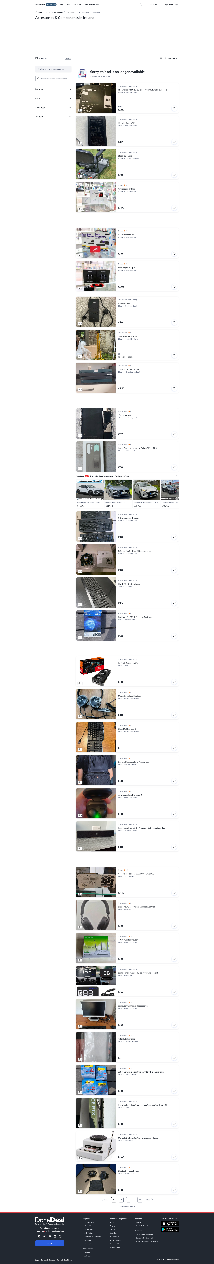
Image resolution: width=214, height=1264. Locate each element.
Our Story (139, 1222)
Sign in (49, 1243)
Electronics (71, 12)
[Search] (38, 78)
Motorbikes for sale (91, 1226)
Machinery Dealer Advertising (147, 1241)
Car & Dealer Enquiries (144, 1234)
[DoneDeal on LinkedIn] (55, 1236)
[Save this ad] (174, 108)
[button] (92, 4)
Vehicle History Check (92, 1237)
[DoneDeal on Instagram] (60, 1236)
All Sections (58, 12)
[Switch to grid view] (161, 58)
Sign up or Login (171, 4)
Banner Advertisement (144, 1238)
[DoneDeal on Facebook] (39, 1236)
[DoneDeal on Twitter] (44, 1236)
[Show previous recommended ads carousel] (172, 476)
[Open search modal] (141, 4)
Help (112, 1222)
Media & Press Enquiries (145, 1226)
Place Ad (153, 4)
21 (140, 1200)
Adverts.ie (88, 1256)
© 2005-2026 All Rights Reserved (167, 1259)
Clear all (68, 58)
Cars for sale (89, 1222)
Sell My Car (88, 1233)
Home (48, 12)
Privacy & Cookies (48, 1260)
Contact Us (114, 1237)
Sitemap (87, 1240)
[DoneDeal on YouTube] (49, 1236)
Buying (112, 1226)
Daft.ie (87, 1252)
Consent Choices (116, 1244)
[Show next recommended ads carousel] (177, 476)
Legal (37, 1260)
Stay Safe (113, 1233)
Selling (112, 1229)
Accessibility (115, 1247)
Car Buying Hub (90, 1244)
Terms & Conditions (64, 1260)
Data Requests (116, 1240)
